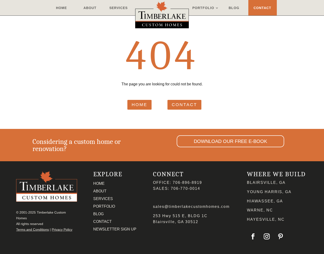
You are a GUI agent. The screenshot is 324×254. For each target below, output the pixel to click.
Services (118, 8)
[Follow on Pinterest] (280, 237)
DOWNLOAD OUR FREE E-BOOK (230, 141)
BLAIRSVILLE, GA (266, 183)
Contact (262, 8)
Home (61, 8)
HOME (99, 183)
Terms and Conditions (32, 229)
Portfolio (203, 8)
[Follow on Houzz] (294, 237)
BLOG (98, 214)
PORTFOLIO (104, 206)
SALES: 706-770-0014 (176, 188)
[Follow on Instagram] (267, 237)
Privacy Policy (62, 229)
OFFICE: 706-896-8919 (177, 183)
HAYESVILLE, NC (266, 219)
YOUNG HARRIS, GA (269, 192)
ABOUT (99, 191)
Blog (234, 8)
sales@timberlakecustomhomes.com (191, 207)
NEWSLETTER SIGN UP (114, 229)
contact (184, 104)
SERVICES (103, 199)
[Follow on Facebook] (253, 237)
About (90, 8)
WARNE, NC (260, 210)
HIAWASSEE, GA (265, 201)
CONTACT (102, 222)
